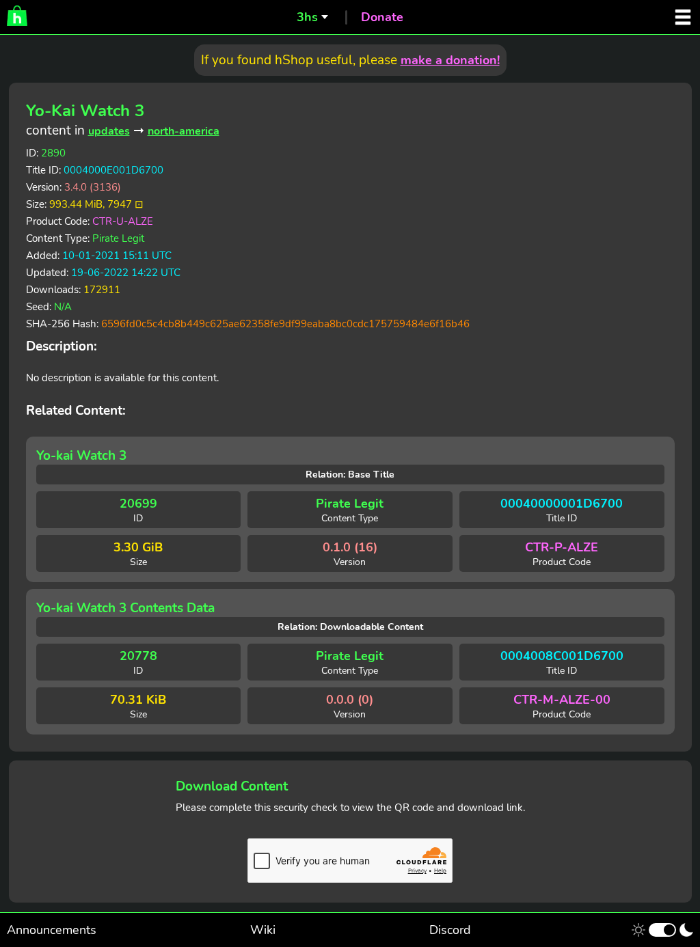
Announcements (51, 930)
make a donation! (450, 60)
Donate (382, 17)
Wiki (262, 930)
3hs (307, 17)
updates (109, 131)
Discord (450, 930)
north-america (183, 131)
